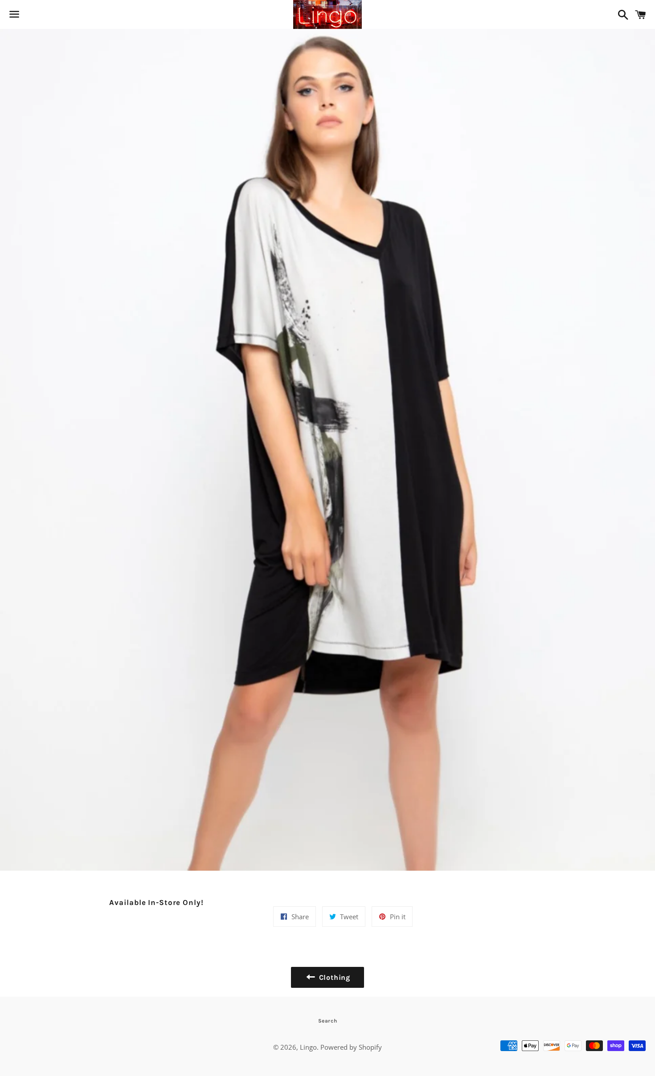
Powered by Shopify (351, 1047)
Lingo (308, 1047)
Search (327, 1021)
